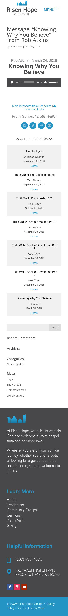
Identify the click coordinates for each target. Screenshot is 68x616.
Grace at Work (36, 608)
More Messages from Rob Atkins (31, 105)
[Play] (12, 82)
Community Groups (22, 510)
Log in (10, 379)
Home (11, 500)
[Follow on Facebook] (10, 587)
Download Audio (34, 109)
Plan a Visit (15, 521)
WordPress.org (15, 395)
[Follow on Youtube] (24, 587)
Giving (12, 526)
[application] (34, 82)
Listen (34, 165)
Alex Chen (16, 46)
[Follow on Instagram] (17, 587)
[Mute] (46, 82)
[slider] (29, 82)
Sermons (14, 516)
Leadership (15, 505)
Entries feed (14, 384)
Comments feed (16, 390)
